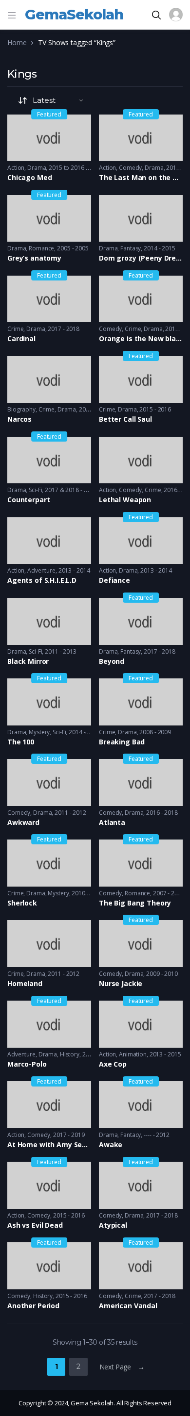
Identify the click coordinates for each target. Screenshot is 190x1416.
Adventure (41, 570)
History (69, 1054)
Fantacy (130, 1135)
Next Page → (122, 1366)
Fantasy (130, 248)
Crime (15, 329)
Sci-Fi (35, 490)
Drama (36, 168)
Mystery (39, 732)
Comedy (130, 168)
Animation (133, 1054)
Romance (41, 248)
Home (16, 42)
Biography (21, 409)
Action (15, 168)
